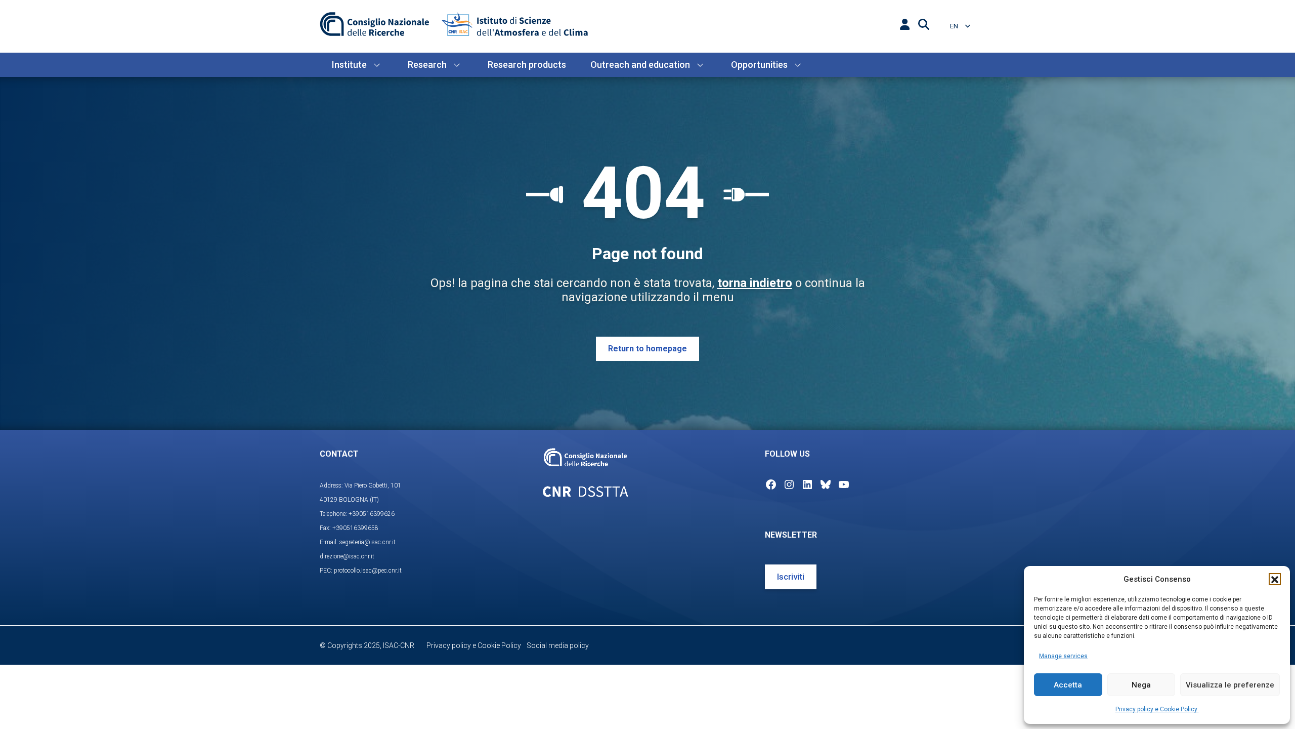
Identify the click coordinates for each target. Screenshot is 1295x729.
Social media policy (558, 645)
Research (427, 64)
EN (955, 26)
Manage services (1063, 656)
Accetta (1068, 685)
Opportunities (759, 64)
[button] (1275, 579)
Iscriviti (790, 577)
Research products (527, 64)
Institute (349, 64)
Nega (1141, 685)
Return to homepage (647, 348)
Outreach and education (640, 64)
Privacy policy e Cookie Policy (1157, 709)
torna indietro (754, 283)
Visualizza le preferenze (1230, 685)
